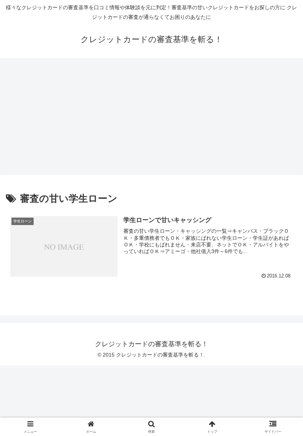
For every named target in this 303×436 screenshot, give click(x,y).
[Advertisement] (151, 118)
